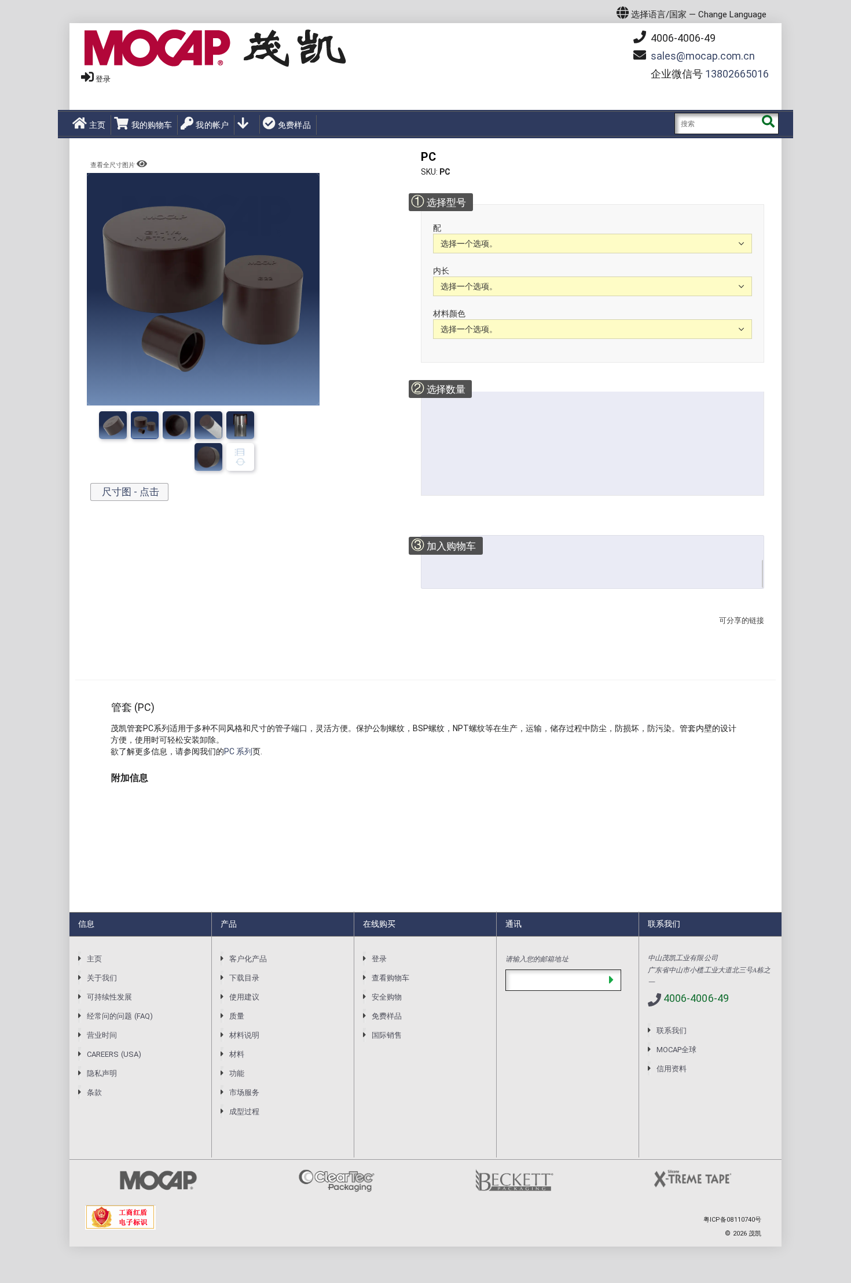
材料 (236, 1054)
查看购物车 (390, 978)
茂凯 (755, 1233)
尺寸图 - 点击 (129, 491)
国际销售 (387, 1035)
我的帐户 (212, 125)
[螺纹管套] (208, 425)
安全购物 (387, 997)
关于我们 (102, 978)
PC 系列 (238, 751)
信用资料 (671, 1068)
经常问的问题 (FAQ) (120, 1016)
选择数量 (438, 388)
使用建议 (244, 997)
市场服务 (244, 1092)
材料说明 (244, 1035)
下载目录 (244, 978)
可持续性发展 (109, 997)
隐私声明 (102, 1073)
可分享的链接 (737, 632)
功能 (236, 1073)
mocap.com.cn (703, 56)
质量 (236, 1016)
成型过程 (244, 1111)
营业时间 (102, 1035)
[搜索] (768, 123)
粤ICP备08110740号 (732, 1219)
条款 (94, 1092)
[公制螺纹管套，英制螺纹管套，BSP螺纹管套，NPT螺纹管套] (176, 425)
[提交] (611, 980)
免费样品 (294, 125)
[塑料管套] (145, 425)
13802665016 (737, 74)
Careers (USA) (114, 1054)
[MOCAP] (215, 48)
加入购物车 (443, 545)
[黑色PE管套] (240, 425)
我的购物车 (151, 125)
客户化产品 (248, 958)
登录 (103, 79)
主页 (97, 125)
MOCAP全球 (676, 1049)
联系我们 (671, 1030)
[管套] (113, 425)
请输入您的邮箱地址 (536, 958)
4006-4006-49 (682, 38)
